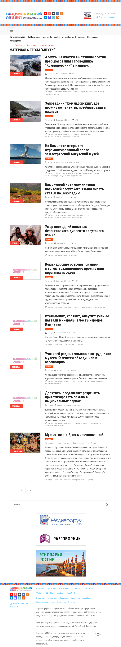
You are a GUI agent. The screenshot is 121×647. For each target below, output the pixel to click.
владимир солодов (74, 173)
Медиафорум (68, 37)
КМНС (65, 255)
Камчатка (58, 92)
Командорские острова (71, 92)
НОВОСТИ (71, 593)
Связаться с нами (106, 17)
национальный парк (52, 94)
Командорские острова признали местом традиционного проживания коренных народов (74, 268)
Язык (14, 243)
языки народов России (53, 384)
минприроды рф (76, 137)
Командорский (86, 134)
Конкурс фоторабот (51, 37)
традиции (91, 480)
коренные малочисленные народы (93, 92)
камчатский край (82, 215)
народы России (64, 176)
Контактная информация (58, 598)
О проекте (40, 598)
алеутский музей (54, 173)
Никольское (73, 255)
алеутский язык (54, 215)
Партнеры (61, 602)
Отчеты (71, 602)
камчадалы (58, 381)
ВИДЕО (60, 593)
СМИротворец (34, 37)
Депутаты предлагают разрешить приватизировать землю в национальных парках (72, 397)
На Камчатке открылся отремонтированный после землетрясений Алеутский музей (72, 150)
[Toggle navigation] (12, 30)
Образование (92, 37)
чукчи (87, 381)
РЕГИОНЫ (52, 588)
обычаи (83, 480)
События (16, 74)
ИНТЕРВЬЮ (64, 588)
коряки (80, 345)
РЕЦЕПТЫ (49, 593)
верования (58, 480)
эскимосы (100, 381)
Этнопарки (80, 37)
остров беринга (76, 176)
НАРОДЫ (40, 588)
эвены (92, 381)
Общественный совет (45, 602)
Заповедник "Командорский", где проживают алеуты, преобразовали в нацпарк (75, 107)
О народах (17, 451)
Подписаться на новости (19, 605)
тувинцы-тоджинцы (52, 426)
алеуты (50, 92)
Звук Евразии (15, 40)
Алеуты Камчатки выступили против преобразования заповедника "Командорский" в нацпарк (75, 61)
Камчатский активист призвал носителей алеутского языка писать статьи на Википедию (74, 189)
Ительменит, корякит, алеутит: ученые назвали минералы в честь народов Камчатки (77, 320)
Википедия (71, 215)
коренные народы (51, 176)
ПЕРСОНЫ (89, 588)
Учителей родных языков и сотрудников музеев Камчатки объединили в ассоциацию (78, 358)
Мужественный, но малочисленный (74, 435)
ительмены (58, 345)
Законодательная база (81, 598)
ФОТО (38, 593)
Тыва (62, 426)
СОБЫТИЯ (77, 588)
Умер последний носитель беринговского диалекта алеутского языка (74, 231)
